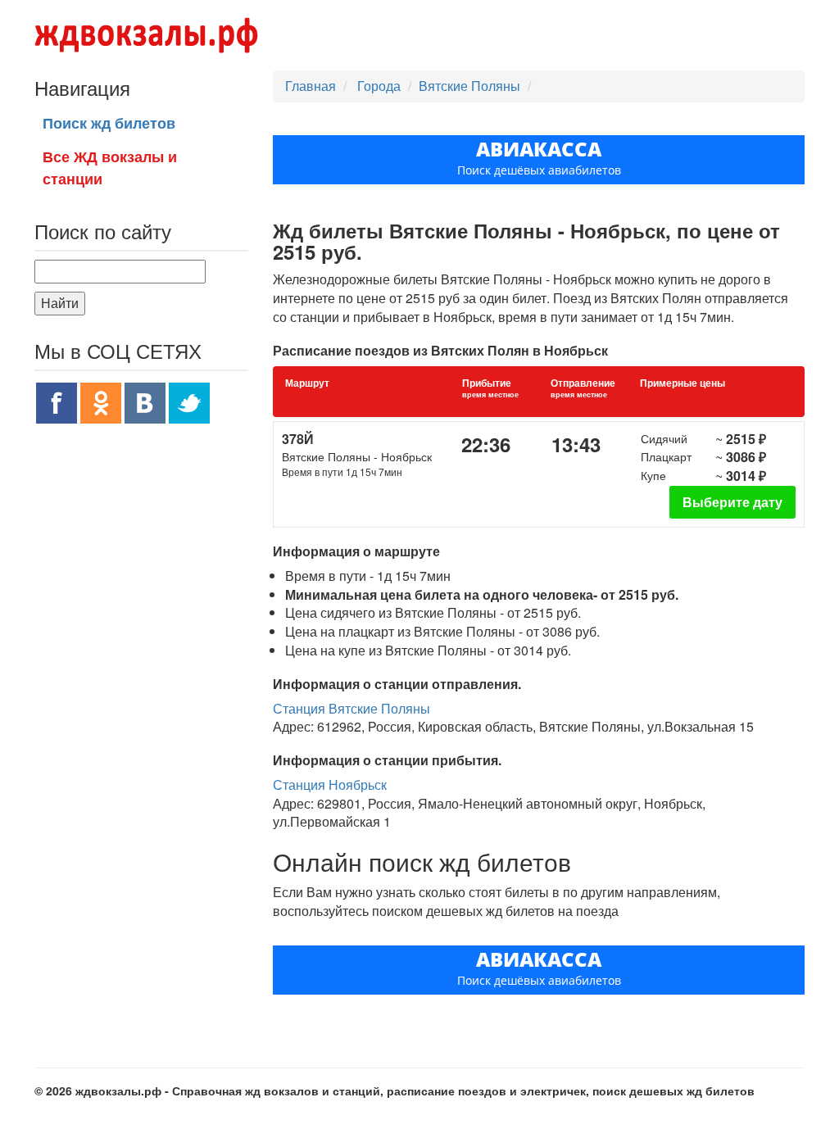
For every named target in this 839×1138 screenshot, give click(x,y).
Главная (310, 85)
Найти (60, 302)
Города (380, 85)
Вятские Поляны (469, 85)
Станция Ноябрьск (330, 784)
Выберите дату (732, 501)
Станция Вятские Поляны (351, 708)
